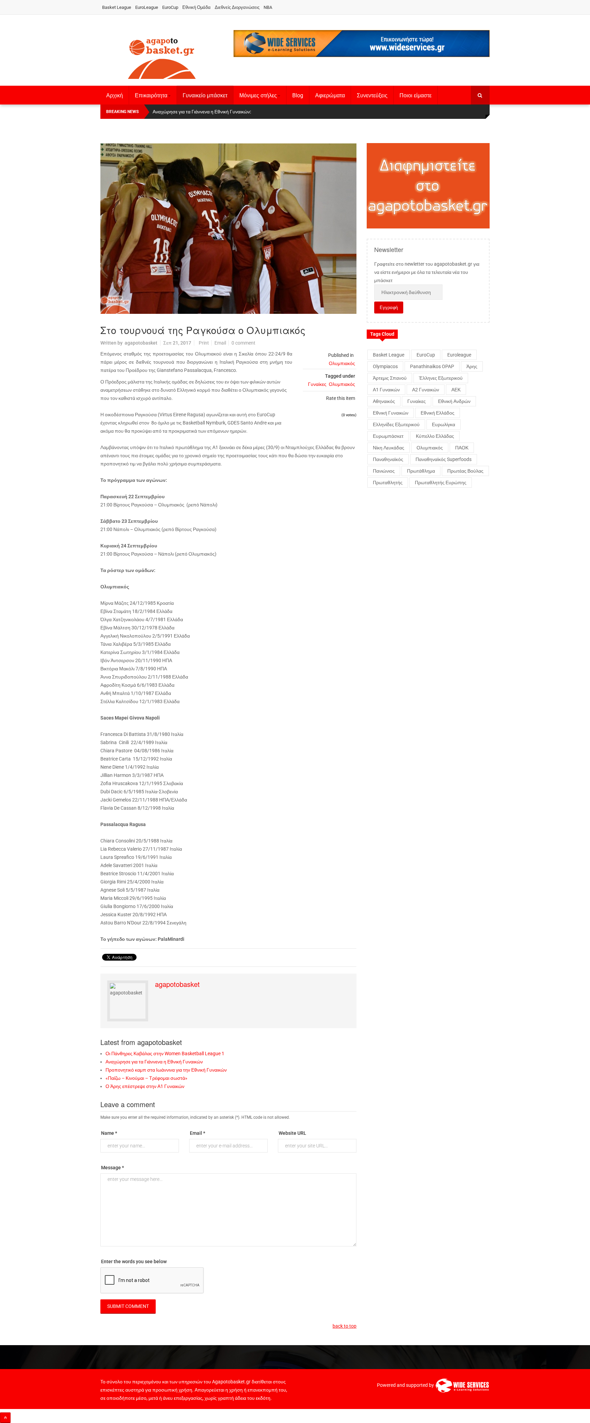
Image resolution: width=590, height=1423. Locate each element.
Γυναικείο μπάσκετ (205, 95)
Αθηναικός (384, 401)
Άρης (471, 366)
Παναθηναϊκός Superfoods (444, 459)
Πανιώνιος (384, 471)
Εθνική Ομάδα (196, 7)
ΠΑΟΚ (461, 447)
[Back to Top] (5, 1417)
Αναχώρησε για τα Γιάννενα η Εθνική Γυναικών (154, 1061)
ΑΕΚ (456, 389)
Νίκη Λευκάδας (388, 447)
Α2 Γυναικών (425, 389)
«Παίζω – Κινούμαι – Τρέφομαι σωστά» (146, 1078)
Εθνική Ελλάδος (437, 413)
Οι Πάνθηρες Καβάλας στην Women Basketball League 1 (165, 1053)
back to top (344, 1326)
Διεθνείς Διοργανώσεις (237, 7)
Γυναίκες (317, 384)
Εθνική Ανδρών (454, 401)
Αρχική (114, 95)
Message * (112, 1167)
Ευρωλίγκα (443, 424)
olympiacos (385, 366)
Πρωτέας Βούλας (465, 471)
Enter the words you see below (134, 1261)
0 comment (243, 343)
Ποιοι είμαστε (415, 95)
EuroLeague (146, 7)
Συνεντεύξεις (372, 95)
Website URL (292, 1133)
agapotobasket (141, 343)
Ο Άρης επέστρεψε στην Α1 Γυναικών (145, 1086)
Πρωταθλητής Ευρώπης (440, 482)
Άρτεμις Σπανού (390, 378)
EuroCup (170, 7)
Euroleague (459, 355)
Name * (109, 1133)
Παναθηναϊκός (388, 459)
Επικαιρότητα (151, 95)
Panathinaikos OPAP (432, 366)
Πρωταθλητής (388, 482)
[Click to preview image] (228, 228)
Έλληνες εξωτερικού (441, 378)
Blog (297, 95)
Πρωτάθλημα (421, 471)
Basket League (116, 7)
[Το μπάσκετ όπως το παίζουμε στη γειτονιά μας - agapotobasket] (162, 57)
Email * (197, 1133)
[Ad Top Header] (362, 43)
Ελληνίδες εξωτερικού (396, 424)
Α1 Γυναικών (386, 389)
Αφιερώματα (330, 95)
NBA (268, 7)
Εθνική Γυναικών (390, 413)
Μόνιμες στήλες (258, 95)
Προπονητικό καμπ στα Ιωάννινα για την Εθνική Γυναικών (166, 1070)
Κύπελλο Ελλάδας (435, 436)
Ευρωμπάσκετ (388, 436)
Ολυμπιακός (342, 363)
